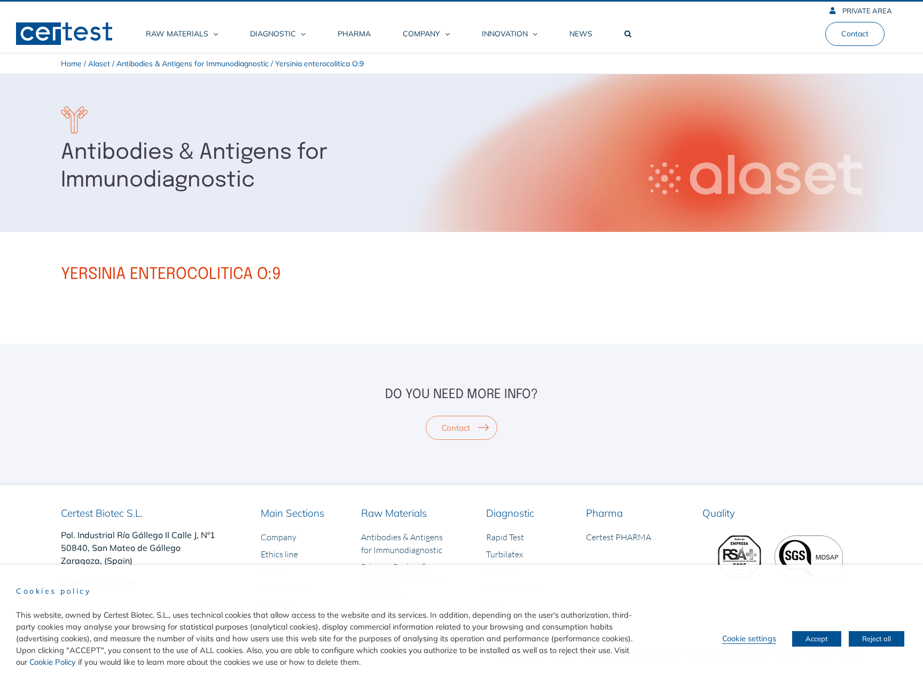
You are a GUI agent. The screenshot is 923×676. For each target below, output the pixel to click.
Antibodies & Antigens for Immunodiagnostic (192, 63)
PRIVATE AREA (866, 10)
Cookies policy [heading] (53, 591)
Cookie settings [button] (749, 638)
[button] (627, 33)
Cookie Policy (52, 662)
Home (71, 63)
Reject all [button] (876, 638)
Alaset (99, 63)
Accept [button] (816, 638)
